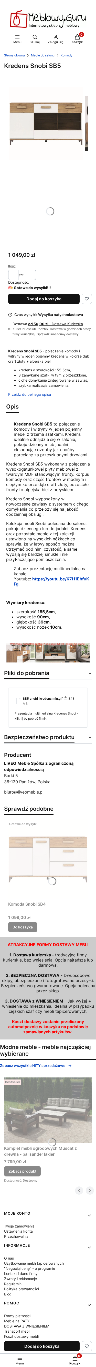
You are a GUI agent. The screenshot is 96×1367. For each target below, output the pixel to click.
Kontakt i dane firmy (21, 1273)
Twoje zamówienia (19, 1226)
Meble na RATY (16, 1321)
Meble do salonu (43, 55)
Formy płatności (17, 1316)
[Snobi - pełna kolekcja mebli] (48, 660)
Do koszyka (23, 927)
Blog (8, 1294)
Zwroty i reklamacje (20, 1278)
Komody (66, 55)
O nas (9, 1258)
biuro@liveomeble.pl (24, 792)
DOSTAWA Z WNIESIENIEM (26, 1326)
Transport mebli (17, 1331)
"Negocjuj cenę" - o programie (29, 1268)
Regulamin (13, 1284)
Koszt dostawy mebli (21, 1336)
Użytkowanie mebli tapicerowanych (34, 1263)
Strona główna (14, 55)
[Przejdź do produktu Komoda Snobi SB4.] (48, 859)
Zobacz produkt (22, 1171)
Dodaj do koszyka (43, 298)
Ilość (12, 266)
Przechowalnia (16, 1236)
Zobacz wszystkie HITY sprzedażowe (32, 1065)
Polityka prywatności (21, 1289)
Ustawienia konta (18, 1231)
